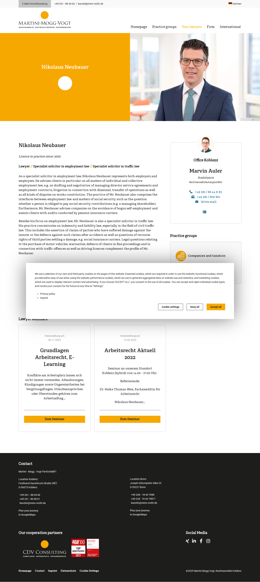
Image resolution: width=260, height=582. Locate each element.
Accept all (215, 306)
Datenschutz (68, 570)
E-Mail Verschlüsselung (34, 3)
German (236, 3)
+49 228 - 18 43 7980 (142, 494)
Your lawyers (192, 27)
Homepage (139, 27)
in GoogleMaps (27, 514)
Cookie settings (170, 306)
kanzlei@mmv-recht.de (90, 3)
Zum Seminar (54, 419)
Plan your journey (29, 510)
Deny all (194, 306)
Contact (40, 570)
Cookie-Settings (89, 570)
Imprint (44, 297)
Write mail (208, 202)
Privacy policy (47, 293)
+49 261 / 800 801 (208, 197)
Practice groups (164, 27)
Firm (211, 27)
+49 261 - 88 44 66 (64, 3)
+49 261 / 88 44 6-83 (208, 192)
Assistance (206, 178)
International (230, 27)
